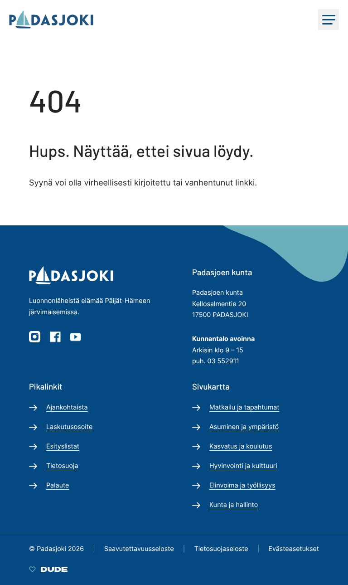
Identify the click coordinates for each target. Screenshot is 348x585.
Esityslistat (62, 446)
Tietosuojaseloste (221, 549)
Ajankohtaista (67, 407)
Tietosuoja (62, 466)
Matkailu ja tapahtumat (244, 407)
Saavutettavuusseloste (139, 549)
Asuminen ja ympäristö (244, 427)
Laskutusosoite (69, 427)
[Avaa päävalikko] (328, 19)
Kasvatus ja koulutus (240, 446)
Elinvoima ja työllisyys (242, 485)
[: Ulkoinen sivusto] (48, 569)
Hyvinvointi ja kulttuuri (243, 466)
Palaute (57, 485)
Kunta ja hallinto (233, 505)
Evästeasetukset (293, 549)
